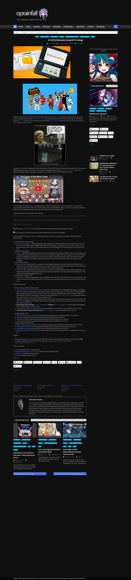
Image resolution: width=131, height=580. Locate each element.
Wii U (93, 36)
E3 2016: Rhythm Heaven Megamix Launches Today (22, 386)
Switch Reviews (101, 111)
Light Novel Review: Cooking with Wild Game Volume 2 (108, 178)
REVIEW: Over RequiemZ (98, 114)
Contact (91, 26)
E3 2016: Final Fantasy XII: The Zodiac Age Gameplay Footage (70, 474)
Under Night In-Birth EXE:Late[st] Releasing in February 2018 (72, 451)
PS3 (65, 446)
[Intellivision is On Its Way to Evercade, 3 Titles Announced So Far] (25, 430)
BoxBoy (21, 168)
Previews (46, 26)
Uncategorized (85, 36)
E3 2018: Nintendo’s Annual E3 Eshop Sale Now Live (72, 386)
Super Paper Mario (55, 121)
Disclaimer (101, 26)
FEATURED (101, 108)
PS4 (34, 446)
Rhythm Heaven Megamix (45, 396)
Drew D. (113, 181)
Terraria (21, 121)
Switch (92, 111)
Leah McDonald (103, 160)
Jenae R (104, 116)
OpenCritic (80, 26)
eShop (25, 396)
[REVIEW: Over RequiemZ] (103, 98)
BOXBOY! (21, 396)
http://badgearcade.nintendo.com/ (24, 343)
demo (33, 206)
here (57, 117)
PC (29, 446)
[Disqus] (49, 499)
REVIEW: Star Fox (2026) (107, 156)
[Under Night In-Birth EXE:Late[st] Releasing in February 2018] (74, 430)
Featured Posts (97, 86)
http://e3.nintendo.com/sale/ (64, 295)
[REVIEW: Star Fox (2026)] (93, 158)
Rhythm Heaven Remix (38, 119)
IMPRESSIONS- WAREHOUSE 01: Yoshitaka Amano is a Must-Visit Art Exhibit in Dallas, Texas (108, 167)
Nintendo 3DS (38, 305)
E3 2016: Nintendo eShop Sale (45, 385)
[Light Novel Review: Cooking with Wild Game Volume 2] (93, 179)
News (28, 26)
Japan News (54, 36)
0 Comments (79, 43)
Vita (75, 446)
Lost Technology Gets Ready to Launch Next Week (49, 450)
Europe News (44, 36)
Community (68, 26)
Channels (16, 440)
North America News (72, 36)
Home (20, 26)
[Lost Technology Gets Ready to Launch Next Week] (50, 430)
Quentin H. (102, 173)
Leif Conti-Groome (63, 43)
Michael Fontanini (17, 462)
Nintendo (36, 396)
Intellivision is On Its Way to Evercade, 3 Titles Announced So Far (24, 455)
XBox (15, 450)
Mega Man (30, 396)
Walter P (80, 457)
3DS (37, 36)
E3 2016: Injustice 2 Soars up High (25, 474)
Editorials (57, 26)
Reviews (36, 26)
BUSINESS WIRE (28, 229)
